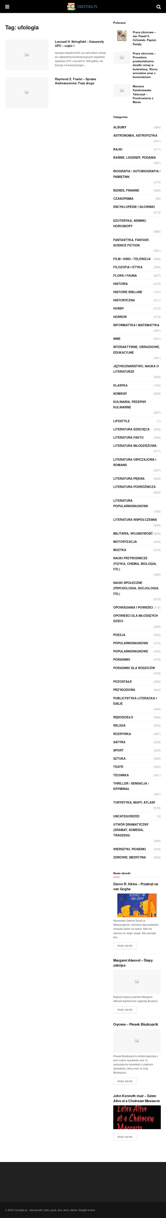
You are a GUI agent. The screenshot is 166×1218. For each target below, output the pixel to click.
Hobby (118, 308)
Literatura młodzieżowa (134, 445)
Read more (125, 945)
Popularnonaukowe (130, 651)
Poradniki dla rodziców (134, 668)
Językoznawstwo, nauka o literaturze (136, 369)
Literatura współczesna (135, 519)
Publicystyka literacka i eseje (135, 701)
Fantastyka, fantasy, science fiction (131, 242)
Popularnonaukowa (130, 643)
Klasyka (120, 385)
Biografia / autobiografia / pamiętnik (136, 174)
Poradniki (121, 659)
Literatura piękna (129, 478)
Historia (120, 283)
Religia (119, 725)
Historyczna (124, 300)
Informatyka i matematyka (136, 325)
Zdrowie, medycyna (129, 857)
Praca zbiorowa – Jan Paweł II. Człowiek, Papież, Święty (145, 38)
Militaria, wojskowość (133, 533)
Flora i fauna (125, 275)
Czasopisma (123, 198)
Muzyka (119, 550)
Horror (120, 317)
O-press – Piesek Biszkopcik (135, 1024)
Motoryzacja (125, 541)
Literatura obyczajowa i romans (134, 462)
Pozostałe (122, 681)
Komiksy (120, 393)
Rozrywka (122, 734)
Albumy (119, 127)
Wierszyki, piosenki (129, 849)
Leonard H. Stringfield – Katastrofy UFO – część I (79, 43)
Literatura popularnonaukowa (130, 503)
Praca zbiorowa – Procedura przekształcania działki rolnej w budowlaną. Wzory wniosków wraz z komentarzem (145, 65)
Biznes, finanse (126, 190)
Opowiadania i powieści (133, 607)
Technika (121, 775)
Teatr (118, 766)
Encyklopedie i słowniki (134, 207)
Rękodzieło (123, 717)
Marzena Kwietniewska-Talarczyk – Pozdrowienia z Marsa (143, 94)
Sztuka (119, 758)
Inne (116, 338)
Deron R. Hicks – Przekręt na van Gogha (135, 886)
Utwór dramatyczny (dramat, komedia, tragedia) (130, 829)
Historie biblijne (127, 292)
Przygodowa (124, 689)
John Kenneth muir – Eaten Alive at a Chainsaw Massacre (136, 1098)
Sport (118, 750)
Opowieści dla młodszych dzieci (135, 618)
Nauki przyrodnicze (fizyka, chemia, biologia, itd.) (135, 563)
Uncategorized (126, 816)
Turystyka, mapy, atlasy (134, 802)
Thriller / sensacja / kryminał (131, 786)
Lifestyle (121, 421)
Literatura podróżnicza (134, 486)
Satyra (119, 742)
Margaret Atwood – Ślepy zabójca (133, 962)
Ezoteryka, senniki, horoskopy (130, 223)
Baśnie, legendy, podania (134, 157)
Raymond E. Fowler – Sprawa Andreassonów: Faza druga (75, 81)
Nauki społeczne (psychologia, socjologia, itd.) (136, 588)
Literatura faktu (128, 437)
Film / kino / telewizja (132, 259)
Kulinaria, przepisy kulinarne (129, 404)
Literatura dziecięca (131, 429)
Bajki (117, 149)
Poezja (119, 635)
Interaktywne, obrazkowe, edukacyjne (136, 349)
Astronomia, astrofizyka (135, 135)
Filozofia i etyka (127, 267)
